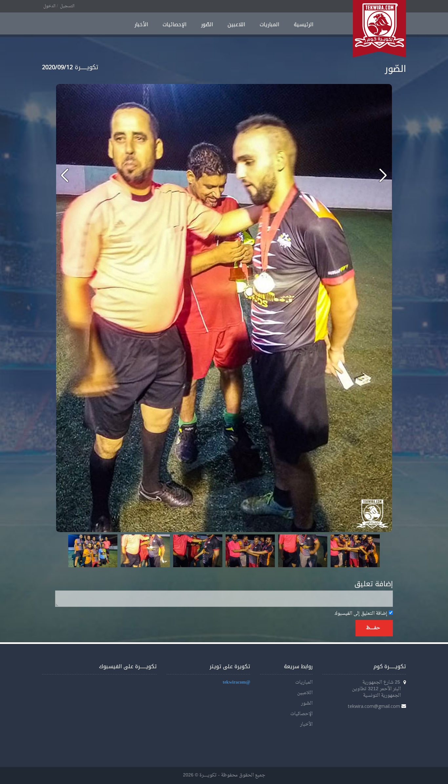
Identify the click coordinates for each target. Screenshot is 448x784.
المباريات (269, 24)
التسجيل (67, 6)
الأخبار (141, 24)
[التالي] (64, 175)
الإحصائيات (175, 24)
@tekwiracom (236, 682)
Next (371, 551)
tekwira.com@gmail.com (374, 706)
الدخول (49, 6)
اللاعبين (236, 24)
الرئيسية (304, 24)
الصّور (207, 24)
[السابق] (382, 175)
